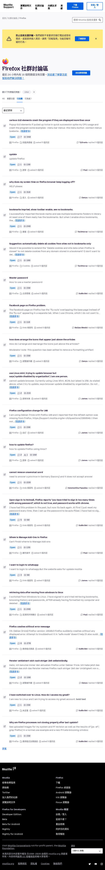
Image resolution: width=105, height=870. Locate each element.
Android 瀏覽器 (63, 792)
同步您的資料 (62, 829)
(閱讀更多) (26, 131)
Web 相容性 (28, 328)
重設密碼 (60, 824)
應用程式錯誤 (28, 649)
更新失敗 (26, 399)
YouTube (96, 864)
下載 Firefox (75, 6)
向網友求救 (52, 7)
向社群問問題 (81, 73)
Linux (27, 92)
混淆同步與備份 (29, 615)
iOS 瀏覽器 (61, 797)
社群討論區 (39, 7)
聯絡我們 (57, 863)
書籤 (24, 232)
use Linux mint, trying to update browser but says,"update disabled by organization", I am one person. (38, 375)
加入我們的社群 (10, 797)
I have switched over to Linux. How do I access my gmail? (39, 695)
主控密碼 (26, 293)
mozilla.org (8, 863)
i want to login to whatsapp (23, 565)
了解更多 (82, 39)
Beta (4, 819)
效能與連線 (27, 142)
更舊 (4, 748)
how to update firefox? (21, 444)
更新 (24, 170)
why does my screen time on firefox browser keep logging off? (42, 182)
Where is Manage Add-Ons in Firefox (28, 537)
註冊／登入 (95, 6)
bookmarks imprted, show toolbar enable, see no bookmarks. (41, 209)
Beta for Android (11, 824)
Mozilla (9, 769)
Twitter (6, 792)
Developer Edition (11, 814)
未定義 (25, 710)
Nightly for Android (12, 834)
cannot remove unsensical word (26, 472)
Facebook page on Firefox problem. (27, 305)
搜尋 (100, 20)
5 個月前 (99, 142)
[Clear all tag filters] (34, 92)
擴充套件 (26, 553)
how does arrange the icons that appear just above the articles (42, 339)
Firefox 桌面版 (63, 787)
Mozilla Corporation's (19, 845)
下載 (58, 782)
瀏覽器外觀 (27, 361)
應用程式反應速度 (30, 741)
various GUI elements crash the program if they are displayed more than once (49, 120)
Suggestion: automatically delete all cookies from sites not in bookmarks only (50, 243)
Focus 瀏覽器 (62, 802)
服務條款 (22, 863)
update (13, 154)
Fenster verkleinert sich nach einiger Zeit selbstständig (38, 660)
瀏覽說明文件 (25, 7)
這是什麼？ (61, 819)
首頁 (4, 18)
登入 (24, 198)
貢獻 (62, 7)
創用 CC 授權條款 (26, 856)
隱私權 (33, 863)
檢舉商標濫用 (8, 782)
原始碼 (5, 787)
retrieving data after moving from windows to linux (36, 592)
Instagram (102, 864)
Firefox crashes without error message (29, 626)
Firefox (15, 142)
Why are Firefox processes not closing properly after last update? (43, 722)
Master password (18, 278)
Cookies (26, 266)
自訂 (24, 433)
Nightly (6, 829)
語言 (73, 846)
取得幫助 (60, 834)
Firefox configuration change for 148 (28, 410)
